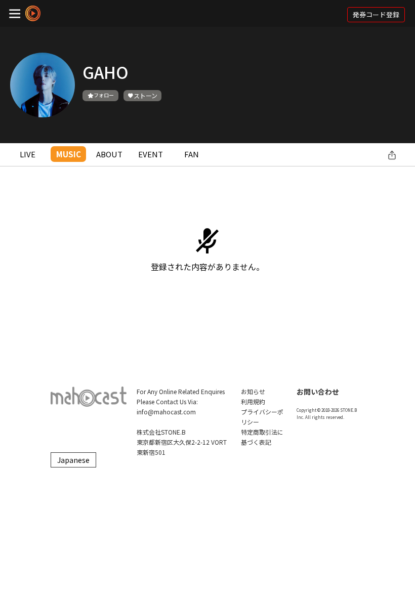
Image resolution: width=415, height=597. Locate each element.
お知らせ (253, 391)
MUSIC (68, 154)
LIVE (27, 154)
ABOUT (109, 154)
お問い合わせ (318, 392)
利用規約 (253, 401)
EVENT (150, 154)
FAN (191, 154)
